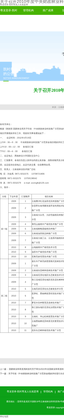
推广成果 (48, 10)
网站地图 (4, 416)
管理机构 (28, 10)
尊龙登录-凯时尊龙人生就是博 (14, 4)
